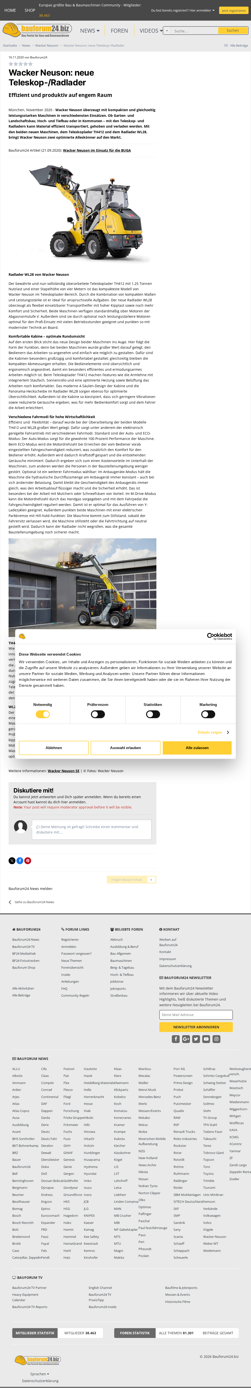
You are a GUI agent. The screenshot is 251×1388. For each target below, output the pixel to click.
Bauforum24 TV (23, 946)
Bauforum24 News (25, 939)
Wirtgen (235, 1116)
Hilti (87, 1125)
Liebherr (120, 1194)
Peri (141, 1242)
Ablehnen (54, 748)
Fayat (45, 1243)
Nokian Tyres (148, 1186)
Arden (16, 1089)
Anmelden (68, 946)
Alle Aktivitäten (23, 988)
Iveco (88, 1194)
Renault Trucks (184, 1131)
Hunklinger (92, 1152)
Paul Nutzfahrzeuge (152, 1228)
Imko (87, 1180)
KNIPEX (89, 1215)
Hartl (67, 1250)
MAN (117, 1208)
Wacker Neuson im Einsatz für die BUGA (97, 150)
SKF (176, 1208)
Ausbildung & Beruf (124, 946)
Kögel (118, 1159)
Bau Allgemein (120, 953)
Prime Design (183, 1083)
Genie (67, 1166)
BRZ (15, 1152)
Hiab (87, 1111)
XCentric (235, 1144)
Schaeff (179, 1243)
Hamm (68, 1229)
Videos (150, 30)
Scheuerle (181, 1257)
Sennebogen (212, 1097)
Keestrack (91, 1243)
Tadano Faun (212, 1131)
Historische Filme (177, 1301)
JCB (86, 1201)
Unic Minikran (213, 1194)
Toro (206, 1166)
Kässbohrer (122, 1152)
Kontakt (165, 952)
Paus (142, 1235)
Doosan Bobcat (52, 1180)
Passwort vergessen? (76, 953)
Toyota (208, 1173)
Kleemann (121, 1083)
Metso (143, 1125)
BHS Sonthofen (23, 1139)
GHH (67, 1145)
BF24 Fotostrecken (25, 960)
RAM (177, 1117)
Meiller (143, 1083)
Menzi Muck (147, 1089)
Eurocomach (50, 1215)
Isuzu (88, 1187)
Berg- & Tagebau (122, 967)
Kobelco (120, 1097)
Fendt (45, 1257)
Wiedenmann (239, 1102)
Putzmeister (182, 1103)
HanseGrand (72, 1243)
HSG (66, 1208)
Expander (48, 1222)
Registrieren (70, 939)
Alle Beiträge (21, 995)
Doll (44, 1173)
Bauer (16, 1159)
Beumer (18, 1194)
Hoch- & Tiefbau (122, 974)
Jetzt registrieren (234, 10)
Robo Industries (185, 1139)
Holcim (89, 1145)
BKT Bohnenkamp (25, 1145)
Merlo (142, 1103)
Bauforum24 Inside (102, 1307)
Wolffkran (236, 1123)
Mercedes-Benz (149, 1097)
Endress (47, 1194)
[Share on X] (12, 860)
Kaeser (89, 1222)
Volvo (207, 1222)
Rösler (178, 1187)
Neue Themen (71, 960)
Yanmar (235, 1151)
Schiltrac (209, 1069)
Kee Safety (91, 1236)
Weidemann (212, 1250)
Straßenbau (118, 995)
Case (15, 1250)
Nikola (143, 1172)
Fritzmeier (70, 1125)
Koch (117, 1103)
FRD (44, 1229)
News (88, 30)
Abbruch (116, 939)
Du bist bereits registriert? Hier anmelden (182, 10)
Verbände (210, 1208)
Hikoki (88, 1117)
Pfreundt (144, 1249)
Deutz (45, 1131)
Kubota (119, 1139)
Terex (207, 1145)
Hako (67, 1222)
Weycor (234, 1095)
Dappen (47, 1111)
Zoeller (234, 1179)
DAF (44, 1103)
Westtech (236, 1088)
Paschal (144, 1221)
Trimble (208, 1180)
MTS (117, 1236)
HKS (66, 1201)
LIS (116, 1166)
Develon (47, 1145)
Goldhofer (70, 1180)
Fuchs (67, 1131)
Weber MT (210, 1243)
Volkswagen (212, 1215)
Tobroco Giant (213, 1152)
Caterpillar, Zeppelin (26, 1257)
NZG (141, 1151)
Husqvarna (92, 1159)
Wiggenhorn (238, 1109)
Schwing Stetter (214, 1083)
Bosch (16, 1215)
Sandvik (179, 1222)
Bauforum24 (21, 1166)
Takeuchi (209, 1139)
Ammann (19, 1083)
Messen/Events (149, 1111)
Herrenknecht (94, 1097)
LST (116, 1173)
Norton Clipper (149, 1193)
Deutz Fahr (49, 1139)
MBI (117, 1222)
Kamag (89, 1229)
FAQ (64, 988)
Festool (68, 1069)
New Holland (147, 1158)
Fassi (44, 1236)
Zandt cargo (238, 1165)
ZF (231, 1158)
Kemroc (89, 1250)
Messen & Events (177, 1294)
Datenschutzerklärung (175, 966)
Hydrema (91, 1166)
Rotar (178, 1152)
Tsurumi (209, 1187)
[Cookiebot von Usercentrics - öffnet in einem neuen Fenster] (210, 636)
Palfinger (144, 1214)
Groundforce (72, 1194)
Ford (66, 1103)
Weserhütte (238, 1081)
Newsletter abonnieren (196, 1027)
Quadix (179, 1111)
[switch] (98, 714)
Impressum (167, 959)
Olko (141, 1200)
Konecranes (122, 1117)
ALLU (16, 1069)
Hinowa (89, 1131)
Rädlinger (180, 1180)
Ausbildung (20, 1125)
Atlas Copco (20, 1111)
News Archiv (147, 1165)
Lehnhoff (120, 1180)
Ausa (15, 1117)
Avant (16, 1131)
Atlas (15, 1103)
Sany (177, 1229)
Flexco (68, 1089)
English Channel (100, 1287)
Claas (45, 1075)
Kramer (119, 1125)
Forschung (71, 1111)
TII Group (210, 1117)
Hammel (69, 1236)
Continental (49, 1097)
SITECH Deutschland (188, 1201)
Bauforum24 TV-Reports (29, 1307)
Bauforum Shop (23, 967)
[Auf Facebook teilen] (19, 860)
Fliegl (67, 1097)
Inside (65, 974)
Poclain (143, 1256)
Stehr (207, 1111)
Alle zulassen (197, 748)
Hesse (88, 1103)
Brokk (16, 1243)
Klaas (118, 1069)
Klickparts (121, 1089)
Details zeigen (210, 732)
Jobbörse (116, 981)
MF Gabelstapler (126, 1229)
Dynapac (47, 1187)
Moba (142, 1131)
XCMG (233, 1137)
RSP (176, 1125)
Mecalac (144, 1075)
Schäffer (209, 1089)
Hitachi (89, 1139)
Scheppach (181, 1250)
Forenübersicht (72, 967)
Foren (119, 30)
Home (10, 10)
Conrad (46, 1089)
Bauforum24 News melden (30, 888)
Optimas (144, 1207)
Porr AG (179, 1069)
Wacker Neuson (214, 1236)
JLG (86, 1208)
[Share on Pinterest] (27, 860)
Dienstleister (50, 1159)
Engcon (46, 1201)
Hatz (66, 1257)
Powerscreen (183, 1075)
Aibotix (17, 1075)
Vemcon (209, 1201)
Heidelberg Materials (99, 1083)
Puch (177, 1097)
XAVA (233, 1130)
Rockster (180, 1145)
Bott (15, 1229)
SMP (177, 1215)
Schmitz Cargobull (216, 1075)
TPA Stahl (210, 1125)
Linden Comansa (126, 1201)
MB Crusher (122, 1215)
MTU (117, 1243)
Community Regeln (75, 995)
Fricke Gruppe (73, 1117)
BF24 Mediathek (24, 953)
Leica (117, 1187)
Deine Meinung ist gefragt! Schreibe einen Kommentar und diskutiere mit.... (87, 829)
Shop (30, 10)
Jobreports (118, 988)
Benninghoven (23, 1180)
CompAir (47, 1083)
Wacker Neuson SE (63, 770)
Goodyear (70, 1187)
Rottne (179, 1166)
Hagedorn (70, 1215)
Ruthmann (181, 1173)
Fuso (67, 1139)
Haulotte (90, 1069)
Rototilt (179, 1159)
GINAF (68, 1152)
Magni (118, 1250)
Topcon (208, 1159)
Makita (119, 1257)
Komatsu (120, 1111)
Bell (14, 1173)
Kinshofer (91, 1257)
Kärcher (119, 1145)
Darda (45, 1117)
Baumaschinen (121, 960)
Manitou (144, 1069)
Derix (45, 1125)
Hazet (88, 1075)
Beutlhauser (21, 1201)
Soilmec (208, 1103)
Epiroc (45, 1208)
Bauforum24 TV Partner (29, 1287)
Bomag (17, 1208)
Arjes (15, 1097)
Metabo (144, 1117)
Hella (87, 1089)
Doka (45, 1166)
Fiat (66, 1075)
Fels (44, 1250)
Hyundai (90, 1173)
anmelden (77, 802)
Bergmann (19, 1187)
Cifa (44, 1069)
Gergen (68, 1173)
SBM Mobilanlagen (187, 1194)
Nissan (143, 1179)
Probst (178, 1089)
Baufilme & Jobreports (181, 1287)
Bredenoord (21, 1236)
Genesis (69, 1159)
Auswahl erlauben (125, 748)
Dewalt (46, 1152)
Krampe (120, 1131)
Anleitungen (70, 981)
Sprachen (38, 1374)
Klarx (117, 1075)
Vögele (208, 1229)
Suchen (233, 30)
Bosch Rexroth (23, 1222)
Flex (66, 1083)
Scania (178, 1236)
